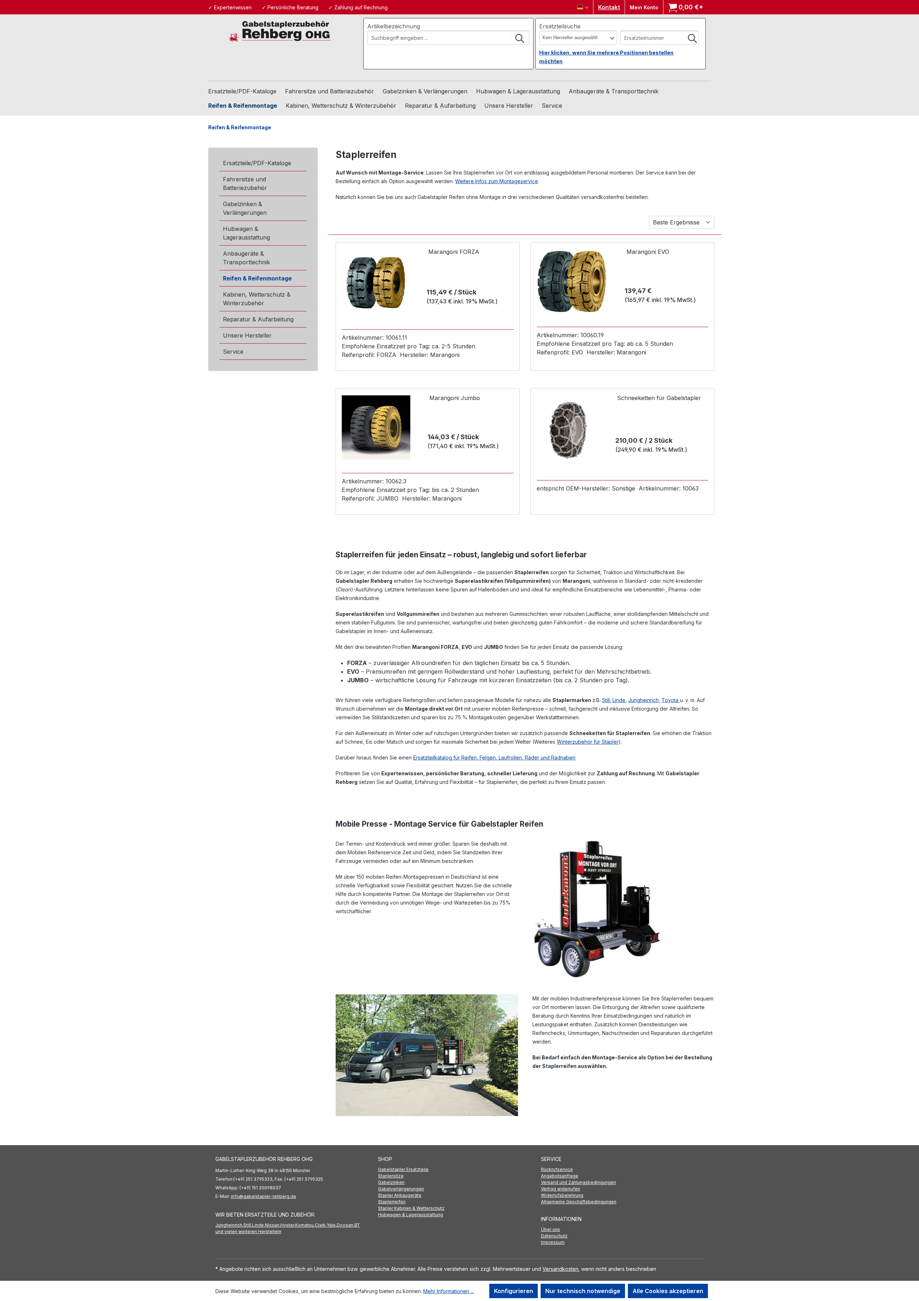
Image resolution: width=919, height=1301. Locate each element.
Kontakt (609, 7)
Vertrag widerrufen (560, 1188)
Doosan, (345, 1225)
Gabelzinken (391, 1182)
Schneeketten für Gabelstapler (659, 397)
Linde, (258, 1225)
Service (233, 351)
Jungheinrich (643, 700)
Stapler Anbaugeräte (399, 1195)
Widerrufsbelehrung (562, 1195)
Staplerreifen (392, 1201)
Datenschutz (554, 1236)
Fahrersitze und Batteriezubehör (245, 183)
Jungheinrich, (229, 1225)
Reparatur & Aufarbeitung (258, 319)
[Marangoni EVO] (572, 281)
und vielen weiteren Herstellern (248, 1231)
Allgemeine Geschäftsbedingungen (578, 1201)
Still (606, 700)
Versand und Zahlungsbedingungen (578, 1182)
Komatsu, (305, 1225)
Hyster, (287, 1225)
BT (357, 1225)
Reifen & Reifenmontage (257, 278)
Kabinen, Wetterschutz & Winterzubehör (256, 299)
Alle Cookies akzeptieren (668, 1291)
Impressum (553, 1242)
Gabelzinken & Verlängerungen (245, 208)
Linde (618, 700)
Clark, (321, 1225)
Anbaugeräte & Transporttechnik (246, 258)
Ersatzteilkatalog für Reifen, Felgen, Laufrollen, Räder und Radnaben (494, 757)
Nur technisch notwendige (582, 1291)
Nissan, (272, 1225)
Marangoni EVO (647, 251)
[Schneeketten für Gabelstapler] (568, 431)
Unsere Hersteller (247, 335)
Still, (247, 1225)
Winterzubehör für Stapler (588, 742)
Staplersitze (390, 1176)
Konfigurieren (513, 1291)
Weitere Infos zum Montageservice (496, 181)
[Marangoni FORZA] (376, 282)
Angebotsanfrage (559, 1176)
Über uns (550, 1229)
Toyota (671, 700)
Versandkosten (560, 1269)
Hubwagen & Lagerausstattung (246, 233)
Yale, (332, 1225)
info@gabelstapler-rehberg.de (263, 1196)
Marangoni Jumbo (454, 397)
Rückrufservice (557, 1169)
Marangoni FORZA (453, 251)
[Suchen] (520, 38)
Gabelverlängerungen (401, 1188)
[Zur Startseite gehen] (280, 30)
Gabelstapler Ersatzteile (403, 1169)
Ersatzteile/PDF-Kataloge (257, 163)
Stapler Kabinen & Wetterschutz (411, 1208)
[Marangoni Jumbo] (376, 427)
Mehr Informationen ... (448, 1291)
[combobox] (440, 38)
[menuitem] (459, 1169)
